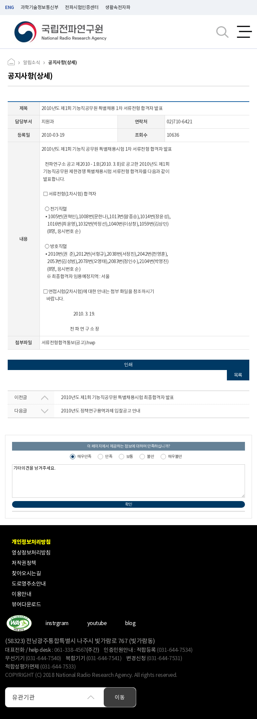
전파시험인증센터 (81, 7)
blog (130, 623)
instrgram (57, 623)
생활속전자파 (117, 7)
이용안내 (21, 594)
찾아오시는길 (26, 573)
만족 (108, 456)
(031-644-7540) (43, 658)
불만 (150, 456)
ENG (9, 7)
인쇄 (128, 365)
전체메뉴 (244, 31)
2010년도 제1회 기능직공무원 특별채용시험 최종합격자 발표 (94, 397)
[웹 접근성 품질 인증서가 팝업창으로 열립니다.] (19, 623)
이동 (120, 697)
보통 (129, 456)
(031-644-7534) (174, 649)
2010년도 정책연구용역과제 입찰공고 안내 (77, 411)
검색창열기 (222, 31)
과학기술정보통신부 (40, 7)
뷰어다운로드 (26, 604)
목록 (238, 375)
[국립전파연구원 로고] (60, 32)
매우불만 (175, 456)
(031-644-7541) (104, 658)
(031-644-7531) (164, 658)
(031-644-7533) (58, 666)
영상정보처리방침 (31, 552)
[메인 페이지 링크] (14, 62)
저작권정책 (24, 563)
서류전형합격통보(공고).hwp (68, 343)
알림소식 (31, 62)
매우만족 (84, 456)
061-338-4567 (70, 649)
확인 (128, 504)
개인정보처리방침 (31, 542)
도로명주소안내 (29, 583)
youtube (97, 623)
